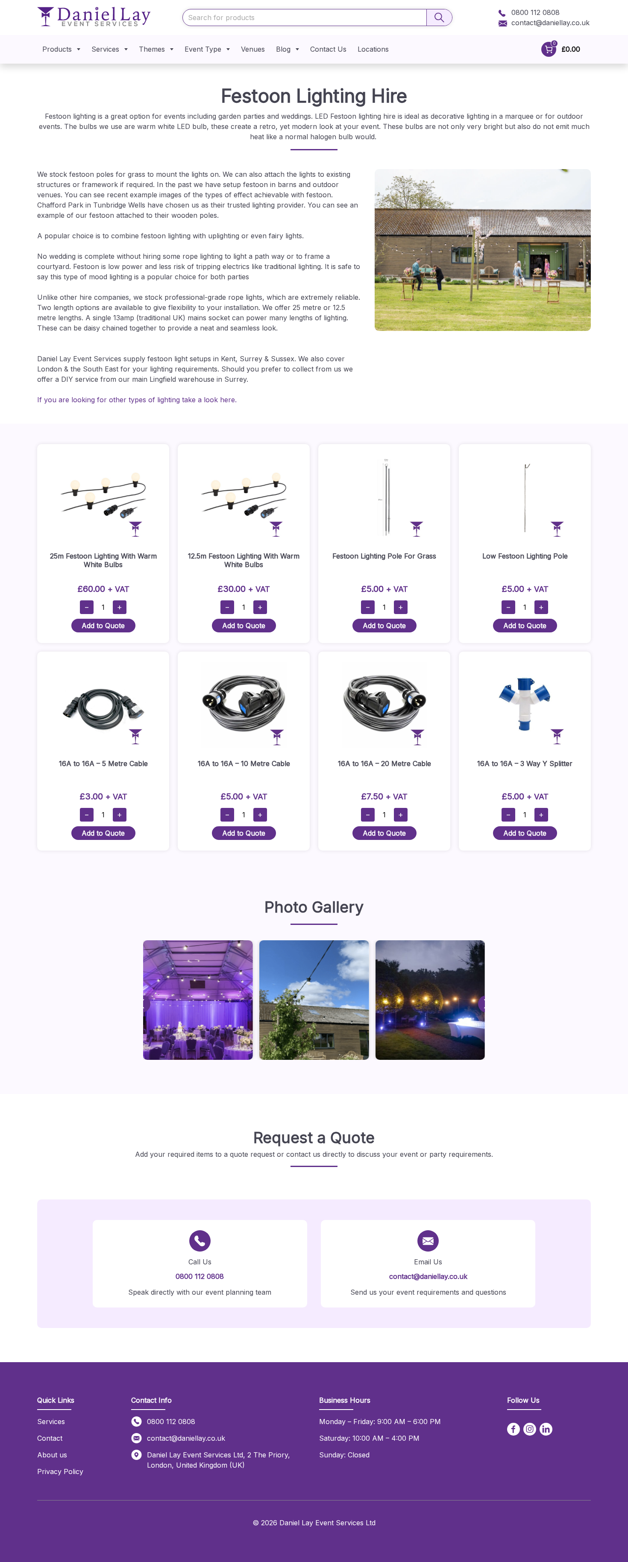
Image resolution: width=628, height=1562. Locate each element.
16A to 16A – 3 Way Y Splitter (524, 763)
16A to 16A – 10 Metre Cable (244, 763)
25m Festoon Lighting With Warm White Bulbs (103, 560)
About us (52, 1455)
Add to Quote (103, 625)
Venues (253, 49)
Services (105, 49)
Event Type (203, 49)
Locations (373, 49)
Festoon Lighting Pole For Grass (384, 556)
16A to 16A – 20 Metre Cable (384, 763)
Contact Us (328, 49)
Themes (152, 49)
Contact (49, 1438)
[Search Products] (439, 17)
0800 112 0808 (534, 12)
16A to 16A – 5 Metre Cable (103, 763)
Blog (283, 49)
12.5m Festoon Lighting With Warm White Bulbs (243, 560)
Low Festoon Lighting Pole (525, 556)
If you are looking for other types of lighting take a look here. (137, 399)
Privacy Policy (60, 1471)
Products (57, 49)
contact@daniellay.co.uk (550, 22)
